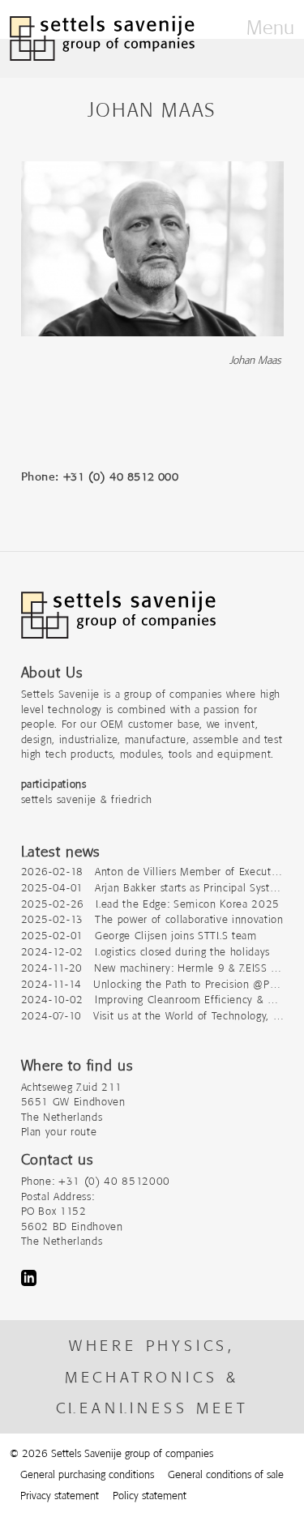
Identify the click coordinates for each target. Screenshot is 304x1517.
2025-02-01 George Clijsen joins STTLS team (139, 935)
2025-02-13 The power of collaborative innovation (152, 919)
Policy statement (149, 1495)
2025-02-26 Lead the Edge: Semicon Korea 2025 (150, 904)
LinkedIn (29, 1278)
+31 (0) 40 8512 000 (121, 476)
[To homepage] (102, 38)
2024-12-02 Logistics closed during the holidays (145, 952)
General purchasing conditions (87, 1474)
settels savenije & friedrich (86, 799)
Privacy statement (59, 1495)
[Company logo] (118, 623)
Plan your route (59, 1132)
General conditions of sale (226, 1474)
